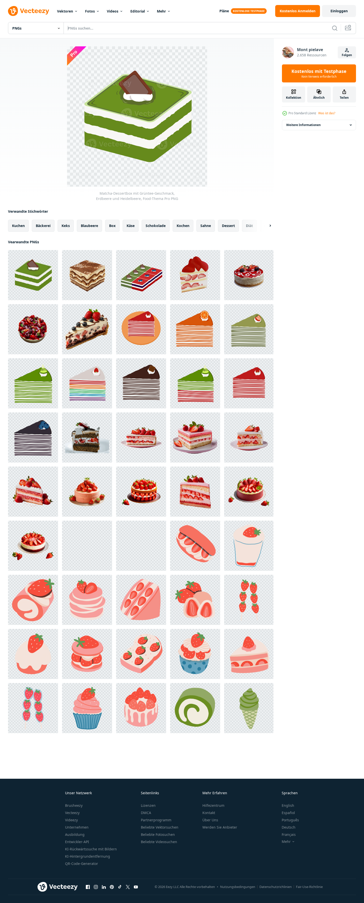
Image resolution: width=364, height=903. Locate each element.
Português (290, 820)
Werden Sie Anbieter (219, 827)
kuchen (18, 225)
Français (289, 834)
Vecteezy (72, 812)
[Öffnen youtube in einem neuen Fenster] (136, 887)
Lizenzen (148, 805)
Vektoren (65, 11)
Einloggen (339, 11)
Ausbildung (75, 834)
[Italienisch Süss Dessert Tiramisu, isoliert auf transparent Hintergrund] (87, 275)
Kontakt (208, 812)
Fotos (90, 11)
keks (66, 225)
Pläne (224, 11)
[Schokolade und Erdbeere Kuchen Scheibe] (87, 437)
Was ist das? (326, 113)
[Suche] (335, 28)
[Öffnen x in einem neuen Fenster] (128, 887)
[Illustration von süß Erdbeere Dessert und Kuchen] (141, 546)
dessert (228, 225)
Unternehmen (77, 827)
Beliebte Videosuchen (159, 841)
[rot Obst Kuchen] (248, 275)
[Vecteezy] (28, 11)
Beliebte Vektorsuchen (159, 827)
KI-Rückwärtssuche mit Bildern (91, 849)
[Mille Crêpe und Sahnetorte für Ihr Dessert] (141, 329)
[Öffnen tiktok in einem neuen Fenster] (120, 887)
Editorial (137, 11)
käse (131, 225)
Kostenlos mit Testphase (318, 73)
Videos (112, 11)
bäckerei (43, 225)
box (112, 225)
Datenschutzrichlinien (275, 886)
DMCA (146, 812)
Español (288, 812)
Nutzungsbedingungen (237, 886)
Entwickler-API (77, 841)
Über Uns (210, 820)
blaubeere (89, 225)
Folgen (347, 55)
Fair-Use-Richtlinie (309, 886)
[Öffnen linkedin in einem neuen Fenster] (104, 887)
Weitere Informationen (303, 125)
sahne (205, 225)
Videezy (71, 820)
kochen (183, 225)
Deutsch (288, 827)
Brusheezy (74, 805)
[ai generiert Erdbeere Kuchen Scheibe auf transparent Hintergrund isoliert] (141, 437)
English (288, 805)
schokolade (156, 225)
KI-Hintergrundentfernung (87, 856)
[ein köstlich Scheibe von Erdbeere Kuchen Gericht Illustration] (195, 275)
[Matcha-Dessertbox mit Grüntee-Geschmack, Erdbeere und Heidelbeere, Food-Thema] (33, 275)
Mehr (161, 11)
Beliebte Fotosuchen (158, 834)
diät (249, 225)
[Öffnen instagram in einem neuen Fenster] (96, 887)
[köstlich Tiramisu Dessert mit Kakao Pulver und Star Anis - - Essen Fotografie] (87, 546)
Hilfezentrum (213, 805)
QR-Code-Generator (81, 863)
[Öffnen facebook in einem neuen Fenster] (88, 887)
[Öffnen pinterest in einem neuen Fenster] (112, 887)
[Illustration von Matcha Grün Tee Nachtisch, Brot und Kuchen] (195, 708)
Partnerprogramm (156, 820)
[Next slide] (266, 226)
